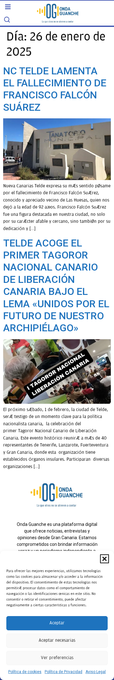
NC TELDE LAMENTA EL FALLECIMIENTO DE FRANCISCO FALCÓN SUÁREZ (54, 89)
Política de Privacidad (63, 672)
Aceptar (57, 623)
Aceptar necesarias (57, 640)
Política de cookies (24, 672)
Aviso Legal (96, 672)
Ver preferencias (57, 657)
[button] (104, 559)
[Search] (7, 19)
